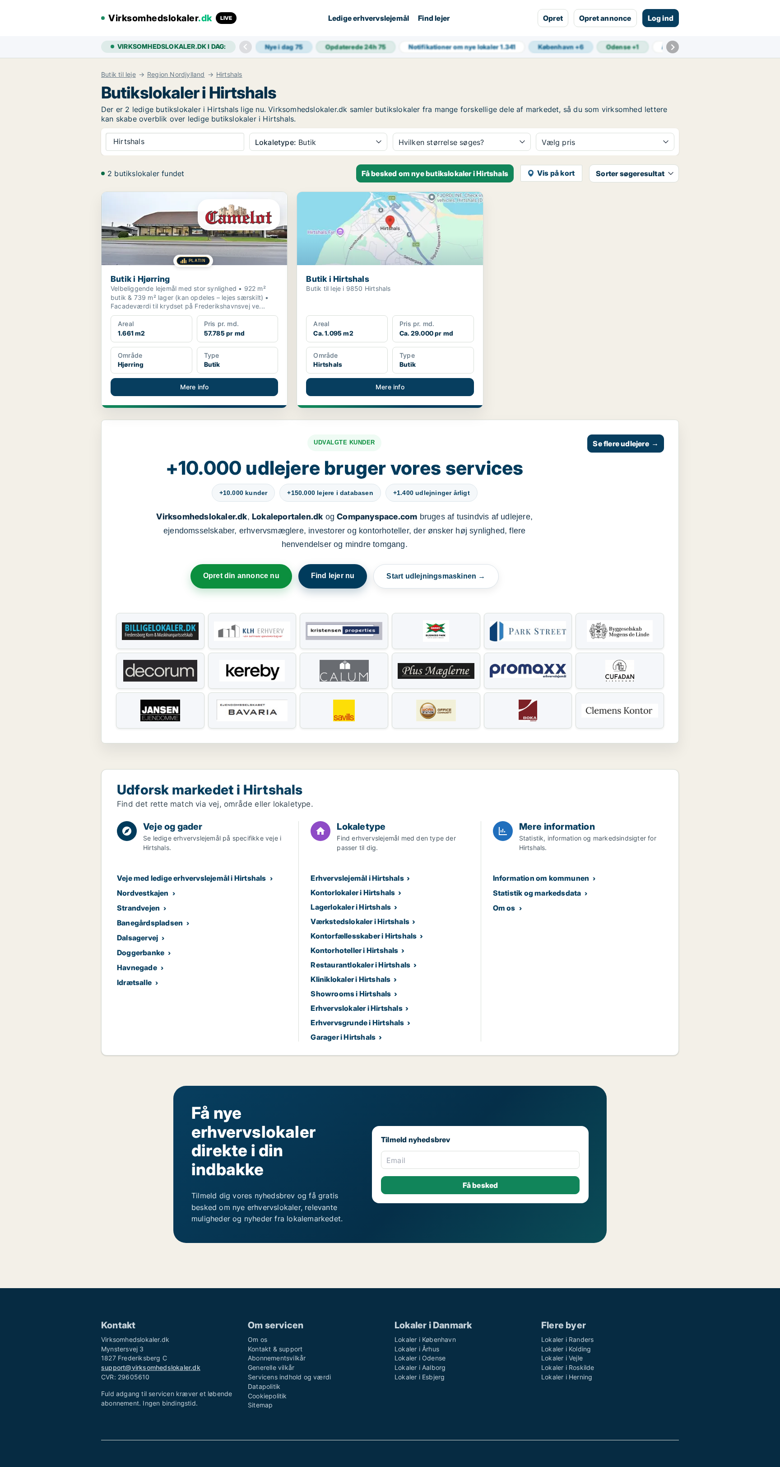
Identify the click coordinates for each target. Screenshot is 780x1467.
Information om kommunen (541, 878)
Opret (553, 18)
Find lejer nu (333, 575)
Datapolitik (264, 1386)
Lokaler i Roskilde (567, 1367)
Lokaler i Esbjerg (420, 1377)
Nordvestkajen (143, 892)
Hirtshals (229, 74)
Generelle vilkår (271, 1367)
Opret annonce (605, 18)
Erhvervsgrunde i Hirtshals (357, 1022)
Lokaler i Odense (420, 1358)
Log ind (660, 18)
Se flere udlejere (626, 443)
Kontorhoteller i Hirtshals (354, 950)
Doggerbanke (140, 952)
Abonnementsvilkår (277, 1358)
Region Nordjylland (176, 74)
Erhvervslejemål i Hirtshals (357, 878)
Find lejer (434, 18)
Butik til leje (118, 74)
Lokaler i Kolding (566, 1349)
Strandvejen (138, 907)
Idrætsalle (134, 982)
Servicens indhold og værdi (289, 1377)
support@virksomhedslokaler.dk (150, 1367)
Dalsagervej (137, 937)
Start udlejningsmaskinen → (435, 576)
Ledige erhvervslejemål (368, 18)
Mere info (194, 387)
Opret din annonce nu (241, 575)
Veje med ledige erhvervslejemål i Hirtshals (191, 878)
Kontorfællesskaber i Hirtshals (364, 935)
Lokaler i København (425, 1339)
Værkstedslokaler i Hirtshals (360, 921)
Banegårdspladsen (150, 922)
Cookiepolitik (267, 1396)
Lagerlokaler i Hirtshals (351, 906)
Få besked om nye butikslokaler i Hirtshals (435, 173)
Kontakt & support (275, 1349)
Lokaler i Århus (417, 1349)
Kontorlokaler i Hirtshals (353, 892)
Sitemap (260, 1405)
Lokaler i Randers (567, 1339)
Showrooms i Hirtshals (351, 993)
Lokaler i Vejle (562, 1358)
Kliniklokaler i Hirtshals (350, 979)
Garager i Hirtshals (343, 1037)
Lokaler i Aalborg (420, 1367)
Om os (504, 907)
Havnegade (137, 967)
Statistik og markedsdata (537, 892)
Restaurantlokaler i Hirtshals (360, 964)
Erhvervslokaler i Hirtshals (356, 1008)
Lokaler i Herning (566, 1377)
